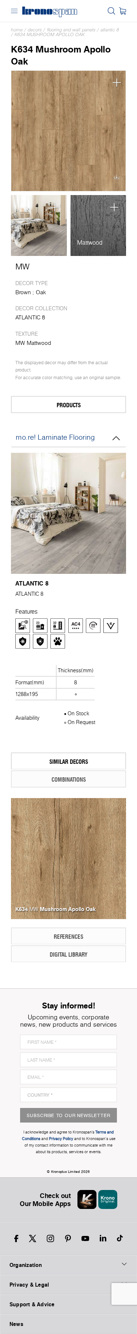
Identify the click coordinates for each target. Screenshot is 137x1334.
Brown (23, 292)
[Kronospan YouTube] (85, 1238)
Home (17, 30)
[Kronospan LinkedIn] (103, 1238)
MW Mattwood (33, 343)
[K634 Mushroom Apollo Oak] (68, 130)
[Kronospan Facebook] (16, 1238)
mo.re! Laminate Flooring (55, 437)
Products (69, 405)
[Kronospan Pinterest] (68, 1238)
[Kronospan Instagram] (50, 1238)
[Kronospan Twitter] (32, 1238)
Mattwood (89, 242)
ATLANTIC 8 (109, 30)
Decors (35, 30)
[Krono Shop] (122, 11)
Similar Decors (68, 761)
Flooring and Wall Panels (71, 30)
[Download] (116, 179)
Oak (41, 292)
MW (22, 266)
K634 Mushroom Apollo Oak (50, 34)
